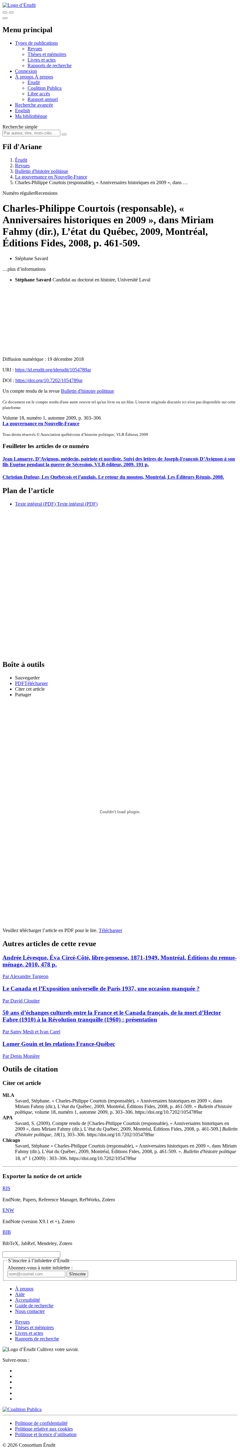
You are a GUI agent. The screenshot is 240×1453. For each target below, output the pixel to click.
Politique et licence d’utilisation (46, 1434)
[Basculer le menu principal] (5, 18)
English (22, 110)
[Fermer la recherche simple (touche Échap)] (11, 12)
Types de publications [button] (36, 43)
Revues (35, 48)
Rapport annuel (43, 99)
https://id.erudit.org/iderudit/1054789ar (53, 369)
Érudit (34, 82)
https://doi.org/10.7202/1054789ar (48, 380)
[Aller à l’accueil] (19, 5)
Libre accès (39, 93)
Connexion (26, 71)
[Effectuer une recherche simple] (5, 12)
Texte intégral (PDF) (35, 504)
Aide (20, 1294)
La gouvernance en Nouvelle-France (51, 176)
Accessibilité (27, 1300)
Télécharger (110, 930)
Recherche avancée (34, 105)
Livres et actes (42, 60)
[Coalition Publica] (22, 1409)
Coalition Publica (45, 88)
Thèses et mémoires (47, 54)
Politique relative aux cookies (44, 1428)
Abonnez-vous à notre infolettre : (40, 1267)
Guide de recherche (34, 1305)
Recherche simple (20, 126)
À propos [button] (25, 76)
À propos (44, 76)
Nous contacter (30, 1311)
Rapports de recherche (50, 65)
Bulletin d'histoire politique (41, 171)
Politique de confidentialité (41, 1423)
